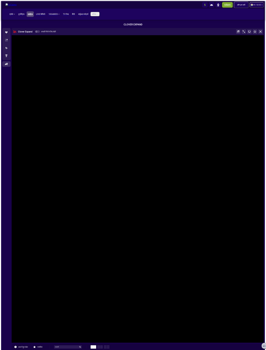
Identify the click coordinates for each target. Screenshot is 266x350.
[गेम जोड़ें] (6, 64)
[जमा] (205, 5)
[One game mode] (93, 347)
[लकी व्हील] (218, 5)
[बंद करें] (260, 31)
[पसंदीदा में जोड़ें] (255, 31)
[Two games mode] (100, 347)
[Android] (211, 5)
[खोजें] (80, 347)
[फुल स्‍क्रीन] (244, 31)
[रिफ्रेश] (249, 31)
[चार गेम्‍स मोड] (106, 347)
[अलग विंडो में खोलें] (238, 31)
